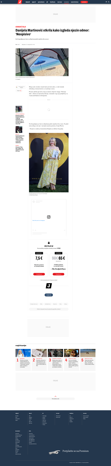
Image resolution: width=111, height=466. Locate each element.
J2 (47, 2)
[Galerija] (42, 62)
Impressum (31, 433)
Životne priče (45, 423)
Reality (84, 418)
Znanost (44, 417)
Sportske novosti (18, 436)
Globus (16, 438)
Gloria (16, 443)
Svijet (16, 417)
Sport (34, 2)
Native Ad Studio (18, 454)
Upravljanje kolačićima (32, 443)
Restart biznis (58, 415)
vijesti (16, 413)
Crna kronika (17, 418)
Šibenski (16, 451)
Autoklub (16, 439)
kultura (71, 413)
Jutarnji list (17, 433)
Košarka (30, 418)
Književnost (72, 418)
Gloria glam (17, 445)
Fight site (30, 421)
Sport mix (30, 423)
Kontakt (30, 442)
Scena (66, 2)
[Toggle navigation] (1, 2)
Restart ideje (58, 417)
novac (57, 413)
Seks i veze (44, 420)
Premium (41, 2)
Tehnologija (44, 415)
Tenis (30, 420)
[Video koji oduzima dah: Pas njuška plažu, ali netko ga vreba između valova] (87, 353)
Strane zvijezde (85, 417)
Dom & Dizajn (17, 440)
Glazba (71, 420)
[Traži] (109, 2)
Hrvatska (16, 415)
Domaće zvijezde (86, 415)
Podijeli (18, 90)
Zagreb (16, 420)
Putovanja (44, 421)
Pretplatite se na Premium (76, 451)
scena (85, 413)
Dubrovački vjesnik (18, 446)
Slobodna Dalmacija (18, 435)
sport (30, 413)
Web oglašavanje (32, 439)
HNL (30, 415)
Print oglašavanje (32, 440)
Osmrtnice (74, 2)
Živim (16, 448)
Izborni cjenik (31, 438)
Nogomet (30, 417)
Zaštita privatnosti (32, 436)
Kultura (52, 2)
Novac (59, 2)
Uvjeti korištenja (31, 435)
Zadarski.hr (17, 449)
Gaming (44, 424)
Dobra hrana (17, 442)
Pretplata (84, 2)
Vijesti (27, 2)
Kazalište (71, 421)
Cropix (16, 452)
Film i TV (71, 417)
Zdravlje (44, 418)
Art (70, 415)
